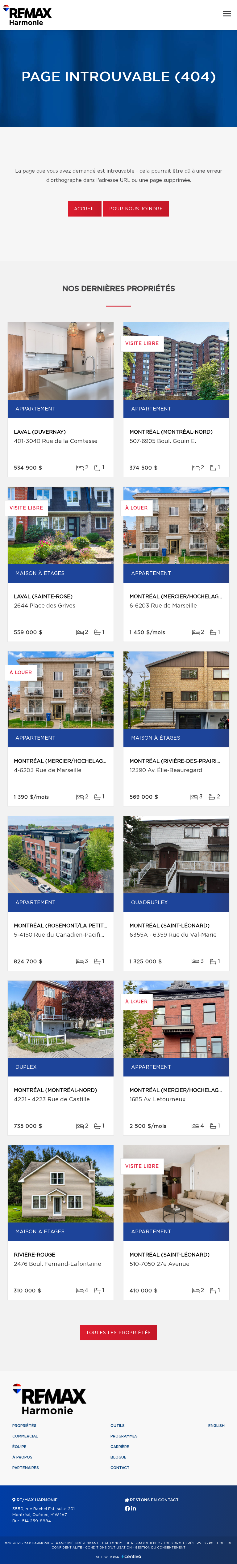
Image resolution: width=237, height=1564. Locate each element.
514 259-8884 (36, 1521)
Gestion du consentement (160, 1547)
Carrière (119, 1447)
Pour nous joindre (136, 209)
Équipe (19, 1447)
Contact (120, 1468)
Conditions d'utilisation (108, 1547)
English (216, 1426)
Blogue (118, 1457)
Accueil (84, 209)
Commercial (25, 1436)
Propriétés (24, 1426)
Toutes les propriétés (118, 1333)
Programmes (124, 1436)
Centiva (131, 1556)
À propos (22, 1457)
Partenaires (25, 1468)
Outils (117, 1426)
